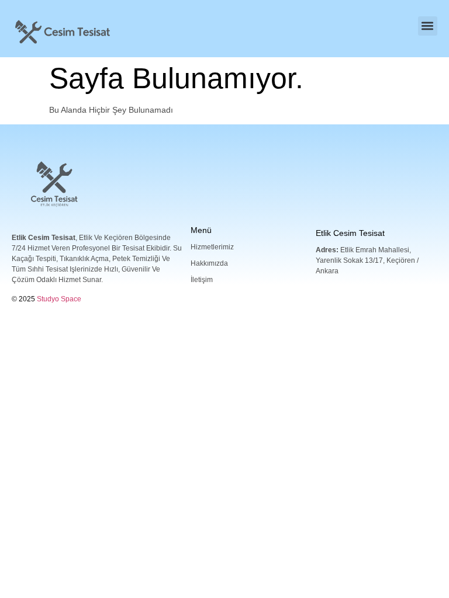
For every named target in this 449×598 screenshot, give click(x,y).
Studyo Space (59, 299)
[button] (427, 26)
